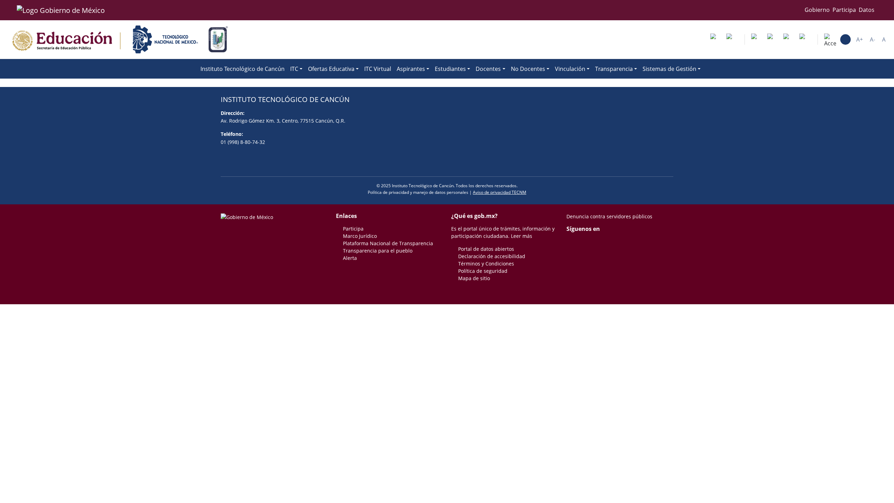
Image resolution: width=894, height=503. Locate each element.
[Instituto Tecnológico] (218, 39)
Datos (866, 10)
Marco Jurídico (360, 236)
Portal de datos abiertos (486, 249)
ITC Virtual (377, 69)
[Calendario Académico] (732, 39)
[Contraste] (845, 39)
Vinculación (570, 69)
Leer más (521, 236)
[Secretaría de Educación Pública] (65, 39)
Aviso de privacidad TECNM (499, 192)
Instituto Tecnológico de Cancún (242, 69)
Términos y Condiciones (486, 263)
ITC (294, 69)
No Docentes (528, 69)
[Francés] (789, 39)
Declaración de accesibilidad (491, 256)
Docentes (488, 69)
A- (872, 39)
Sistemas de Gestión (669, 69)
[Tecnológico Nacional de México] (165, 39)
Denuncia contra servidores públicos (609, 216)
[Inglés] (773, 39)
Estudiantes (450, 69)
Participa (844, 10)
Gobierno (817, 10)
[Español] (805, 39)
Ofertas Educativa (331, 69)
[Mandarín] (757, 39)
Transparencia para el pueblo (377, 250)
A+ (859, 39)
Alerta (350, 258)
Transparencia (614, 69)
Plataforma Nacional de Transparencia (388, 243)
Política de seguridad (482, 271)
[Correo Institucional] (716, 39)
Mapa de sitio (474, 278)
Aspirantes (411, 69)
